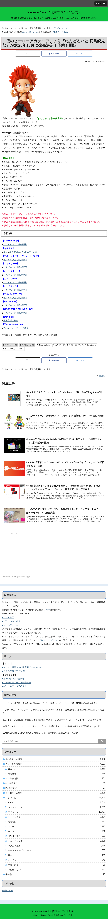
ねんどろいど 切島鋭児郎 (15, 244)
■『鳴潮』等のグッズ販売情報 (16, 682)
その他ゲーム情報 (28, 345)
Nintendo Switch (45, 345)
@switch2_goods (30, 32)
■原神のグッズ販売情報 (13, 679)
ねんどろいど (60, 345)
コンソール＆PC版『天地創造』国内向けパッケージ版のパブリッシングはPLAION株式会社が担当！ (50, 703)
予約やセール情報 (11, 345)
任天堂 (46, 610)
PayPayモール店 (29, 252)
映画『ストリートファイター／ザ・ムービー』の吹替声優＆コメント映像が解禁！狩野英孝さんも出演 (51, 726)
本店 (5, 252)
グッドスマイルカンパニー (14, 349)
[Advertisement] (54, 553)
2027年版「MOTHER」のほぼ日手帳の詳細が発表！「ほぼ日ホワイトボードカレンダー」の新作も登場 (52, 720)
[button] (102, 741)
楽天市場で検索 (10, 320)
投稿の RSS (7, 890)
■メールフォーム (10, 625)
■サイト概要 (8, 617)
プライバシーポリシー (63, 28)
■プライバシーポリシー (13, 621)
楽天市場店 (14, 252)
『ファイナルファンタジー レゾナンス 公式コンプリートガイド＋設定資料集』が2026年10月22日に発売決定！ (53, 712)
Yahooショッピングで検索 (15, 328)
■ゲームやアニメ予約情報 (14, 686)
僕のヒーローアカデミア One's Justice (82, 345)
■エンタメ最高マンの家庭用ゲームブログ (21, 667)
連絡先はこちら (60, 32)
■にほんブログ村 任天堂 (13, 671)
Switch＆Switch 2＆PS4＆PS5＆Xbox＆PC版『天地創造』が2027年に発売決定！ (41, 733)
